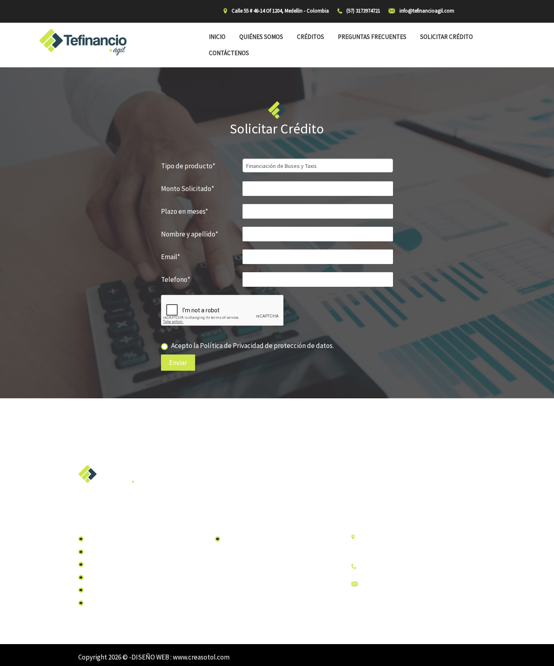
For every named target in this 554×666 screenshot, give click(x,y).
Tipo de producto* (188, 165)
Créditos (310, 37)
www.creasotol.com (201, 657)
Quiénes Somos (261, 37)
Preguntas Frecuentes (372, 37)
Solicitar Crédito (446, 37)
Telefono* (175, 279)
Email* (170, 256)
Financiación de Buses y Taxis (260, 538)
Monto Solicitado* (187, 188)
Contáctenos (229, 53)
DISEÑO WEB (150, 657)
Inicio (217, 37)
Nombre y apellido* (189, 234)
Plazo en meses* (184, 211)
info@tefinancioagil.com (396, 584)
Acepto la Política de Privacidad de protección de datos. (252, 345)
